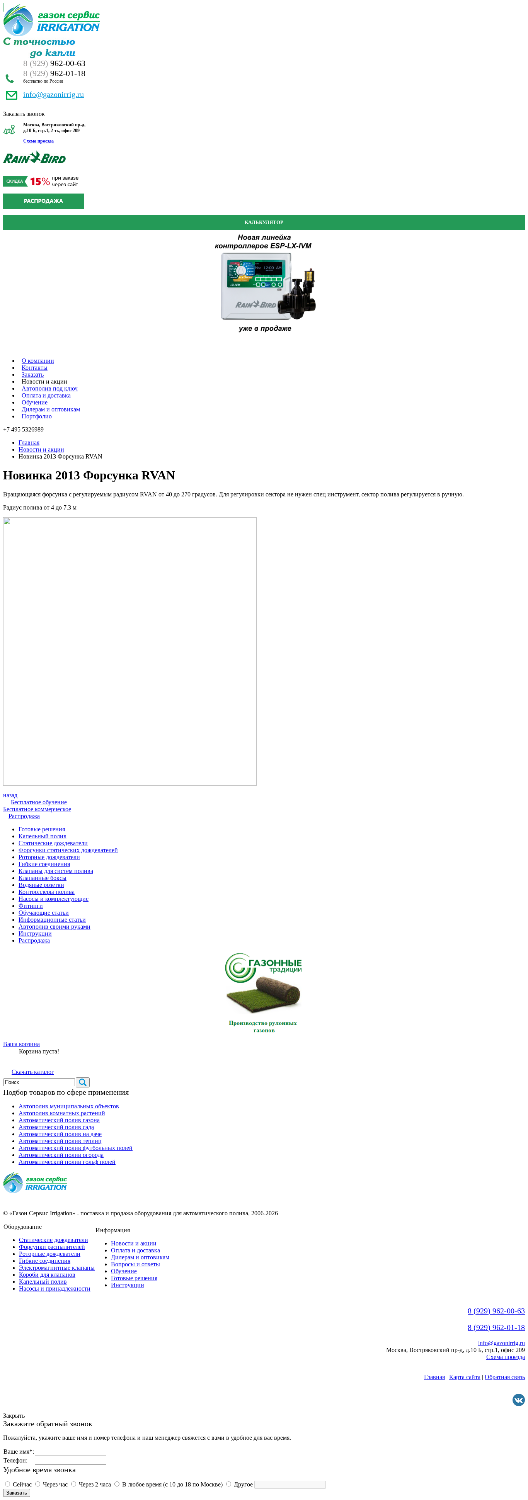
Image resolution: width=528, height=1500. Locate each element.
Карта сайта (464, 1377)
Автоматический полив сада (56, 1127)
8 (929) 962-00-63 (496, 1310)
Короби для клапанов (47, 1274)
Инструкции (35, 933)
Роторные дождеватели (49, 857)
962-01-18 (54, 73)
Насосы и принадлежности (54, 1288)
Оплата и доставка (46, 395)
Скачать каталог (33, 1072)
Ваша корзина (21, 1044)
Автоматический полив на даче (60, 1134)
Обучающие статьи (44, 912)
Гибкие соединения (44, 864)
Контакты (35, 367)
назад (10, 795)
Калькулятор (264, 222)
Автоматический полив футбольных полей (76, 1148)
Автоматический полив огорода (61, 1155)
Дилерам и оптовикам (51, 409)
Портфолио (37, 416)
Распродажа (24, 816)
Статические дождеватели (53, 843)
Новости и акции (41, 449)
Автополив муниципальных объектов (69, 1106)
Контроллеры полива (47, 891)
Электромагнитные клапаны (57, 1267)
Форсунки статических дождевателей (68, 850)
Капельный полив (42, 836)
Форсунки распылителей (52, 1246)
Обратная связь (505, 1377)
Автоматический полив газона (59, 1120)
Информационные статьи (52, 919)
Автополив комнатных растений (62, 1113)
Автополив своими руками (54, 926)
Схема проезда (38, 141)
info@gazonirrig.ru (53, 94)
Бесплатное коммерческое (37, 809)
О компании (38, 360)
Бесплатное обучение (39, 802)
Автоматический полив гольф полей (67, 1162)
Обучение (35, 402)
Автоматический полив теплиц (60, 1141)
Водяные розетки (41, 885)
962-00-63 (54, 63)
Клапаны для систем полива (56, 871)
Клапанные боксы (42, 878)
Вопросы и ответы (135, 1264)
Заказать (33, 374)
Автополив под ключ (50, 388)
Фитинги (31, 905)
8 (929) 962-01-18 (496, 1327)
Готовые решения (42, 829)
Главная (29, 442)
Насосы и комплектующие (54, 898)
